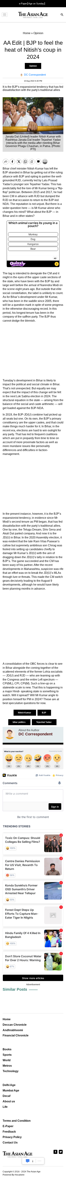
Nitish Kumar (25, 712)
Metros (7, 1065)
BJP (44, 712)
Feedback (9, 1131)
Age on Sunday (36, 3)
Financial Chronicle (16, 1035)
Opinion (33, 66)
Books (7, 1049)
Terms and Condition (17, 1120)
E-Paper (8, 1126)
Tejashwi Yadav (44, 722)
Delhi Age (9, 1085)
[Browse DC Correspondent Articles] (9, 734)
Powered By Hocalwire (13, 1175)
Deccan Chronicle (15, 1024)
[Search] (62, 15)
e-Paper (23, 3)
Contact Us (10, 1142)
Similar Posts (15, 989)
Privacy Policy (12, 1137)
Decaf (6, 1095)
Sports (7, 1054)
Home (7, 1019)
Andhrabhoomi (13, 1030)
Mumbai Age (11, 1090)
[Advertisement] (33, 350)
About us (9, 1101)
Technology (10, 1071)
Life (5, 1106)
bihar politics (19, 722)
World (7, 1060)
